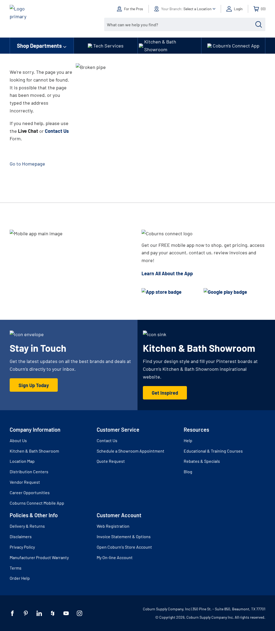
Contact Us (107, 440)
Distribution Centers (29, 471)
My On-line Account (115, 557)
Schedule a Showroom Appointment (130, 450)
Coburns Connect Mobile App (37, 502)
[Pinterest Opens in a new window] (25, 613)
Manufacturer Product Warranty (39, 557)
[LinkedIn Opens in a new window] (39, 613)
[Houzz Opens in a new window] (52, 613)
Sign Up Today (34, 385)
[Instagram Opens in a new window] (79, 613)
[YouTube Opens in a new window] (66, 613)
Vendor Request (25, 482)
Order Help (20, 578)
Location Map (22, 461)
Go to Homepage (27, 164)
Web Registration (113, 526)
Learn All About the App (167, 273)
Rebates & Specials (202, 461)
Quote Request (111, 461)
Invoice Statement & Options (124, 536)
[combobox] (181, 24)
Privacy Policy (22, 546)
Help (188, 440)
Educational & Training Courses (213, 450)
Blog (188, 471)
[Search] (259, 24)
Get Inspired (165, 393)
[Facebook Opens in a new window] (12, 613)
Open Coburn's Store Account (124, 546)
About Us (18, 440)
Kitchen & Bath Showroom (34, 450)
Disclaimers (21, 536)
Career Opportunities (30, 492)
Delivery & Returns (27, 526)
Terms (15, 567)
